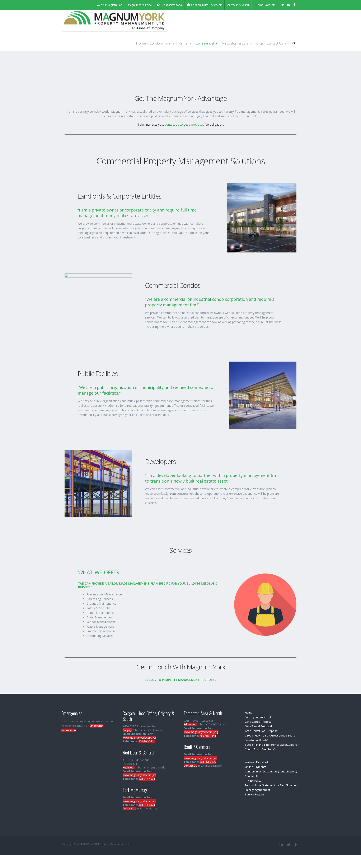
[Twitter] (283, 4)
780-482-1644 (208, 736)
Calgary (127, 730)
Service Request (255, 794)
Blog (259, 43)
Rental (184, 43)
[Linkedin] (288, 4)
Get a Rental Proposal (258, 726)
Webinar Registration (258, 762)
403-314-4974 (147, 779)
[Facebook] (294, 4)
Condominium (161, 43)
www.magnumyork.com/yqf (139, 775)
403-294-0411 (147, 741)
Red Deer (129, 767)
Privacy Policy (253, 780)
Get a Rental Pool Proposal (261, 731)
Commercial (205, 43)
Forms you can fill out (258, 717)
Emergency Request (257, 790)
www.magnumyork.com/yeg (201, 732)
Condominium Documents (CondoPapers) (271, 771)
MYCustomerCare (235, 43)
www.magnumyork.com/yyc (139, 737)
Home (141, 43)
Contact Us (275, 43)
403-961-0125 (208, 762)
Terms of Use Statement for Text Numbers (271, 785)
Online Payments (255, 767)
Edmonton (190, 724)
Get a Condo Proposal (258, 722)
